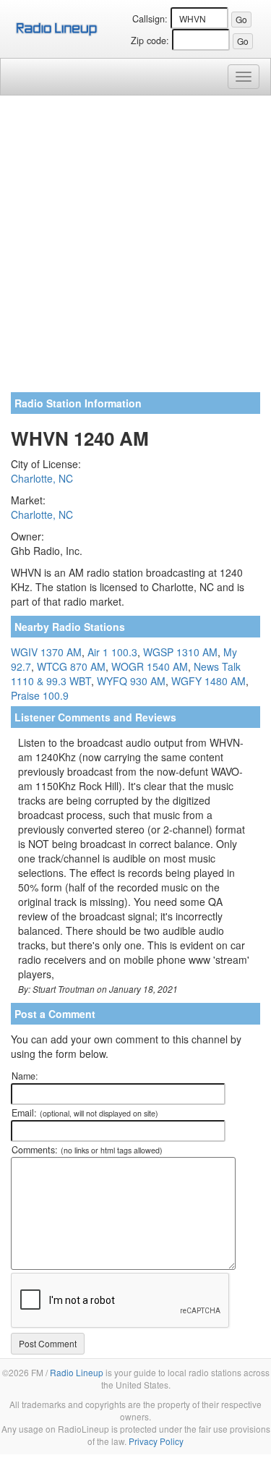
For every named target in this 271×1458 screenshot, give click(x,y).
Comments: (87, 1149)
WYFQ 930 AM (131, 681)
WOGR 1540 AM (149, 666)
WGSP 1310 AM (180, 652)
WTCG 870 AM (71, 666)
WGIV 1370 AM (46, 652)
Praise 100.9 (40, 695)
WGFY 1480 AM (208, 681)
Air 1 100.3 (112, 652)
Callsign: (150, 18)
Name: (25, 1075)
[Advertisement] (135, 249)
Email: (85, 1112)
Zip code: (150, 40)
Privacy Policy (156, 1441)
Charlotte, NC (42, 478)
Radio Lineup (76, 1372)
